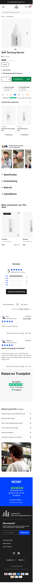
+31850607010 (15, 514)
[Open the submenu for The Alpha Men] (29, 540)
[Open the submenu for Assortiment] (29, 543)
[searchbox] (9, 304)
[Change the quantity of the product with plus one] (9, 79)
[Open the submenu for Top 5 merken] (29, 547)
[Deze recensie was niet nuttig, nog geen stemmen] (29, 333)
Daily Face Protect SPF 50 (8, 129)
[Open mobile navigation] (3, 7)
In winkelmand (9, 134)
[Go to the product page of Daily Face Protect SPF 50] (8, 115)
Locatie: (9, 560)
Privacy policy (24, 569)
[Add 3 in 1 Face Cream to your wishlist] (18, 213)
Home (2, 16)
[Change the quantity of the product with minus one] (3, 79)
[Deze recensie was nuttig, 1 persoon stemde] (25, 366)
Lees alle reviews (15, 500)
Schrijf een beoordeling (16, 292)
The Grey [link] (4, 50)
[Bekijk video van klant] (6, 159)
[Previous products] (26, 102)
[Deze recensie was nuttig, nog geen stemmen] (25, 333)
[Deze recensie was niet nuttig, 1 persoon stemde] (29, 366)
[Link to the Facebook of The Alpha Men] (19, 553)
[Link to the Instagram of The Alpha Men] (14, 553)
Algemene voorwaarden (11, 569)
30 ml (5, 64)
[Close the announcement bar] (31, 2)
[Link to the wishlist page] (26, 7)
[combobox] (21, 309)
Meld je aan (24, 532)
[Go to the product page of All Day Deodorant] (24, 115)
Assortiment (7, 543)
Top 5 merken (7, 546)
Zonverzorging (9, 16)
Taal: (20, 560)
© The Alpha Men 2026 (16, 566)
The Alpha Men (8, 540)
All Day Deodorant (22, 128)
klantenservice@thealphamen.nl (21, 515)
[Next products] (29, 102)
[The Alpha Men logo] (16, 7)
